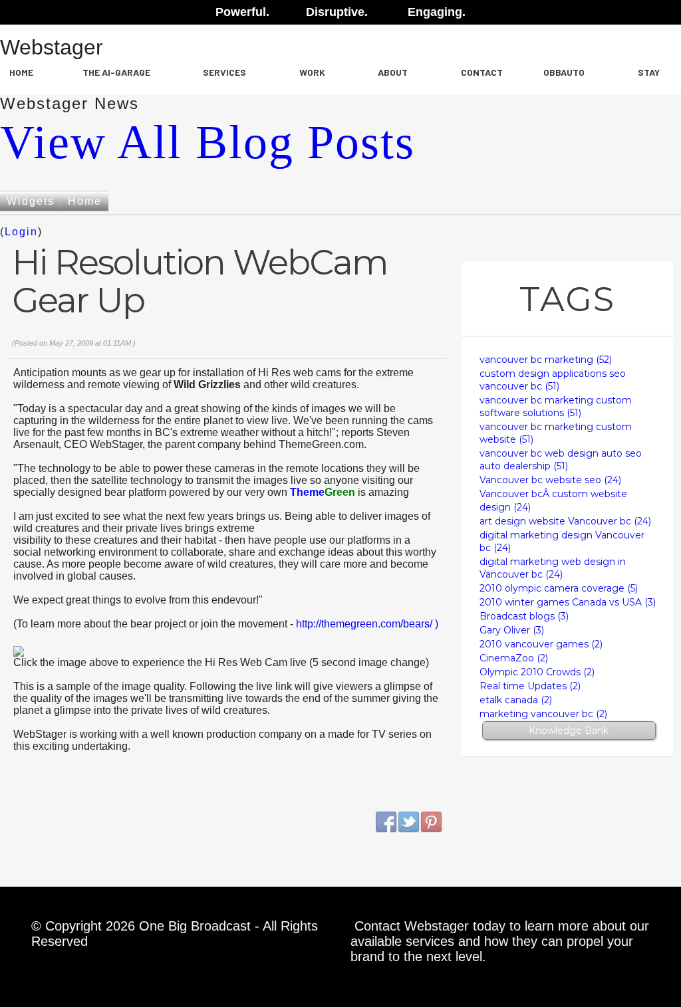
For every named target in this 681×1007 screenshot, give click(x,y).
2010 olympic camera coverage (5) (558, 588)
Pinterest (431, 822)
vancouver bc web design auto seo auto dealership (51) (560, 459)
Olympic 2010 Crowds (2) (537, 672)
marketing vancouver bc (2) (543, 714)
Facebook (386, 822)
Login (21, 231)
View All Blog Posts (207, 142)
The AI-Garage (116, 72)
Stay (649, 72)
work (312, 72)
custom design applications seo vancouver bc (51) (552, 380)
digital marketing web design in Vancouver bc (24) (552, 568)
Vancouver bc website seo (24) (550, 480)
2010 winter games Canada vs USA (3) (567, 602)
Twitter (409, 822)
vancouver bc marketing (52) (545, 360)
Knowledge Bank (569, 730)
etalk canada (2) (515, 700)
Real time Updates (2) (530, 686)
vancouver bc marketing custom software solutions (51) (555, 406)
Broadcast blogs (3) (524, 616)
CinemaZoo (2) (513, 658)
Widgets (31, 201)
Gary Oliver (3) (511, 630)
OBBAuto (564, 72)
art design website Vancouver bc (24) (565, 521)
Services (224, 72)
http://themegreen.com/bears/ (365, 623)
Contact (482, 72)
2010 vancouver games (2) (541, 644)
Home (21, 72)
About (393, 72)
